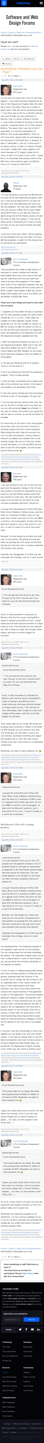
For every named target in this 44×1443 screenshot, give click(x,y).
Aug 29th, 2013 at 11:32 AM (11, 467)
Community (28, 1368)
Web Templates (8, 1402)
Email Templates (8, 1407)
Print (18, 59)
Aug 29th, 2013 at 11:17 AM (11, 253)
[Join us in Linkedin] (38, 1329)
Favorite (7, 64)
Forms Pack (27, 1351)
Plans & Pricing (8, 1390)
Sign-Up (31, 1320)
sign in (10, 46)
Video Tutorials (29, 1377)
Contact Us (6, 1361)
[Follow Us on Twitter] (20, 1329)
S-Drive (5, 1372)
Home (3, 32)
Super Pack (27, 1356)
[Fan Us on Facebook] (26, 1329)
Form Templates (8, 1411)
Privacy (5, 1432)
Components (7, 1416)
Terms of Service (23, 1438)
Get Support (23, 1428)
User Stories (28, 1390)
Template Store (9, 1398)
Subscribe (30, 59)
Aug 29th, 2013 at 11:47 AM (11, 1135)
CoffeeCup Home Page (21, 1424)
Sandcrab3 (18, 86)
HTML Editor (7, 1296)
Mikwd (16, 183)
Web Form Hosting (9, 1386)
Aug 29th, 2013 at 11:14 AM (11, 177)
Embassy (26, 1381)
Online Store (35, 1424)
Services (6, 1368)
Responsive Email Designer (20, 457)
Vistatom (17, 473)
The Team (6, 1347)
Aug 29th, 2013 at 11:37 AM (11, 570)
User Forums (28, 1386)
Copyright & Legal (36, 1428)
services (32, 1298)
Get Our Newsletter (10, 1356)
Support (26, 1372)
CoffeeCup (7, 1342)
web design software (16, 1298)
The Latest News (9, 1351)
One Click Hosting (9, 1377)
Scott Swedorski (20, 259)
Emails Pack (27, 1347)
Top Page (7, 1424)
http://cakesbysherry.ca (9, 249)
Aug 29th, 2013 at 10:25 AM (12, 80)
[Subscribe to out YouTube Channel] (32, 1329)
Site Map (13, 1432)
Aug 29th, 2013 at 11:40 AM (12, 768)
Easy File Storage (9, 1381)
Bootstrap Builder (22, 459)
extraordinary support (24, 1304)
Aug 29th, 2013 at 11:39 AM (11, 648)
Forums (11, 32)
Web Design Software (9, 1428)
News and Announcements (28, 32)
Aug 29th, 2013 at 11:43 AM (11, 1066)
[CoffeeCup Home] (23, 3)
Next (16, 76)
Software (27, 1342)
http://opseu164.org (8, 247)
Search (7, 59)
